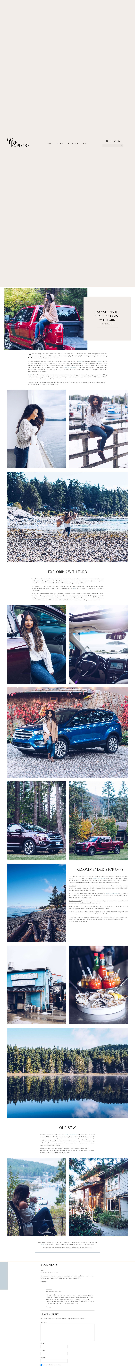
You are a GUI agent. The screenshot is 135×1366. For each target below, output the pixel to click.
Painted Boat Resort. (71, 367)
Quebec (80, 361)
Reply (44, 1282)
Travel (50, 143)
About (85, 143)
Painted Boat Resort (99, 878)
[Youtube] (118, 141)
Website (43, 1358)
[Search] (121, 145)
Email (43, 1350)
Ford (29, 375)
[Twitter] (115, 141)
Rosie (42, 1270)
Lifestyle (60, 143)
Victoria (98, 361)
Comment (44, 1322)
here (74, 588)
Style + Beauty (73, 143)
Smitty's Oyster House (112, 893)
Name (43, 1343)
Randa (37, 581)
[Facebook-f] (111, 141)
